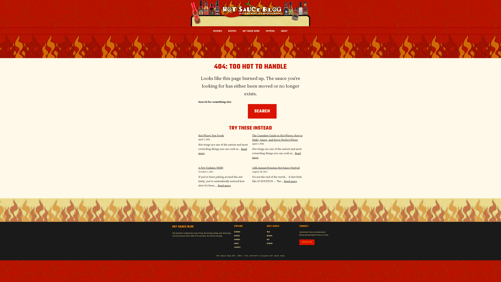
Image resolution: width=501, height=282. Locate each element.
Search (262, 111)
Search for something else (214, 102)
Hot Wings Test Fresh (211, 135)
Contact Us (307, 242)
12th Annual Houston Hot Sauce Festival (276, 168)
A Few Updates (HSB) (210, 168)
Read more (224, 185)
